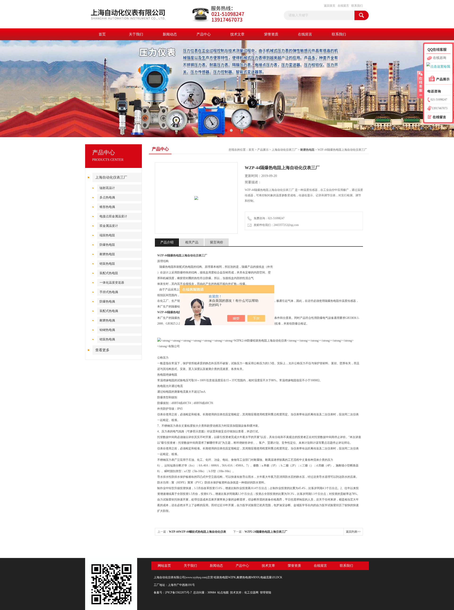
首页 (102, 34)
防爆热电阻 (107, 244)
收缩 (420, 84)
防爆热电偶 (107, 301)
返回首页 (329, 5)
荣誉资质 (271, 34)
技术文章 (237, 34)
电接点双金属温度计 (113, 216)
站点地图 (223, 592)
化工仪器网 (251, 592)
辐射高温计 (107, 188)
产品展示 (263, 149)
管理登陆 (265, 592)
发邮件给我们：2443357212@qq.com (275, 225)
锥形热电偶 (107, 207)
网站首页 (164, 565)
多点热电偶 (107, 197)
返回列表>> (353, 531)
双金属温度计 (109, 226)
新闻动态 (170, 34)
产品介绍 (167, 242)
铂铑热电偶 (107, 330)
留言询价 (216, 242)
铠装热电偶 (107, 339)
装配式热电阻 (109, 273)
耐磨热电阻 (107, 254)
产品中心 (203, 34)
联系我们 (357, 5)
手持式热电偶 (109, 292)
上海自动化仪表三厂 (111, 177)
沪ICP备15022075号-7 (178, 592)
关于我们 (136, 34)
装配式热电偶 (109, 311)
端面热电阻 (107, 235)
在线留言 (343, 5)
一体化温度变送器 (112, 282)
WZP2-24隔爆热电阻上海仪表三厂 (265, 531)
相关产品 (191, 242)
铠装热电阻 (107, 263)
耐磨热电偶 (107, 320)
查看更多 (102, 350)
